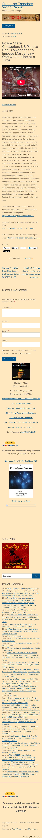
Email (4, 331)
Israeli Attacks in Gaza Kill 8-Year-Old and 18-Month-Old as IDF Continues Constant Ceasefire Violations (19, 738)
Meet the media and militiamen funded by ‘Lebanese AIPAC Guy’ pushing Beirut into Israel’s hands (20, 657)
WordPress (17, 829)
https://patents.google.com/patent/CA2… (23, 238)
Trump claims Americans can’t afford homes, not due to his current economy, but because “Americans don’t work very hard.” (18, 600)
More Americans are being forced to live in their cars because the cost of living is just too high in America (20, 664)
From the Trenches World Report (17, 5)
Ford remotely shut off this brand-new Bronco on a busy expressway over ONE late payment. (20, 721)
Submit (36, 576)
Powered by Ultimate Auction (31, 837)
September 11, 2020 (15, 33)
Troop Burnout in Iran (15, 636)
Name (4, 321)
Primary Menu (8, 26)
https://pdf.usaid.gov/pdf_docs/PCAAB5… (19, 228)
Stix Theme (32, 829)
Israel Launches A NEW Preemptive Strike (23, 589)
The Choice (13, 695)
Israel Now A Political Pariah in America (22, 653)
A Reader (28, 258)
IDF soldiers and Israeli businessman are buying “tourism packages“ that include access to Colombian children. (20, 631)
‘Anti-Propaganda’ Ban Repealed (21, 427)
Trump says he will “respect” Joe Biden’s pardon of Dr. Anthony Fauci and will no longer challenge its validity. (21, 745)
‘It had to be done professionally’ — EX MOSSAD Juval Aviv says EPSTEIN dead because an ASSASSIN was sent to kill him (21, 700)
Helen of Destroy (9, 105)
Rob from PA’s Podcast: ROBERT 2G (21, 408)
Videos (13, 36)
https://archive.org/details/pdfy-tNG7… (18, 216)
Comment (7, 307)
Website (6, 341)
